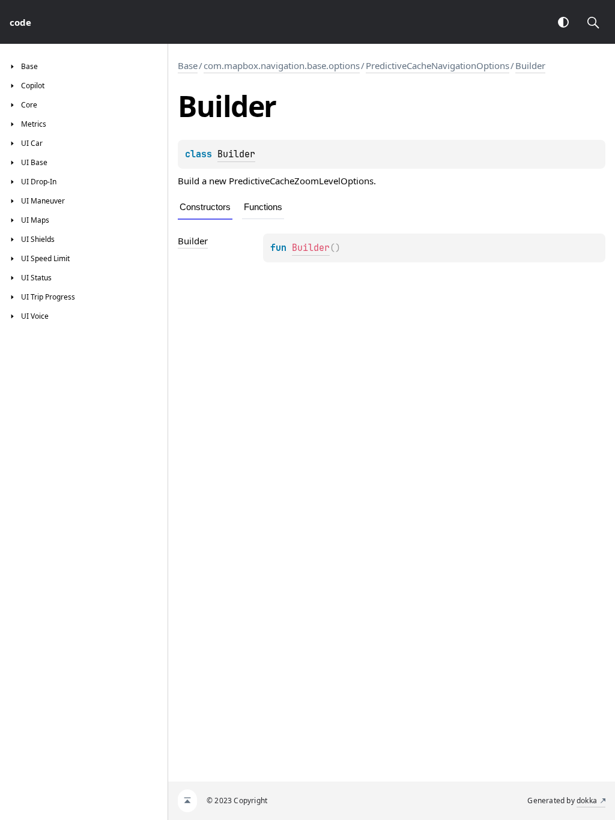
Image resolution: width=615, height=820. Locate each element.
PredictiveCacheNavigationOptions (437, 65)
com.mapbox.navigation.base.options (282, 65)
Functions (263, 207)
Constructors (205, 207)
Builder (530, 65)
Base (188, 65)
